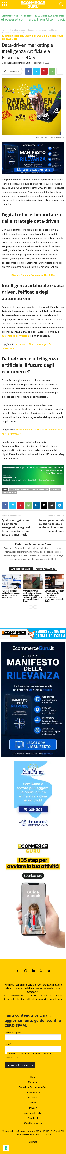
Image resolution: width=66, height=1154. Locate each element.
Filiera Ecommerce (17, 30)
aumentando (16, 335)
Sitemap (33, 1142)
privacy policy (11, 1057)
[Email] (44, 505)
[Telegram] (59, 505)
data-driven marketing (20, 489)
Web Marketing (9, 39)
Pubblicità (33, 1097)
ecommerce (55, 489)
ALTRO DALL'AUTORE (45, 569)
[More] (59, 71)
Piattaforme (26, 36)
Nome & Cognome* (14, 1032)
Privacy (33, 1108)
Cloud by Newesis (33, 1123)
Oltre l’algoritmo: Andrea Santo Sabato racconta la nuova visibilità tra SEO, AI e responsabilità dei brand (32, 595)
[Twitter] (36, 71)
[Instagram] (25, 971)
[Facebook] (28, 71)
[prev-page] (31, 607)
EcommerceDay (9, 492)
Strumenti (39, 36)
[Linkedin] (36, 505)
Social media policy (33, 1113)
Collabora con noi (33, 1092)
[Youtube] (48, 971)
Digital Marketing (40, 489)
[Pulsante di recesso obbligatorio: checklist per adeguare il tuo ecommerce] (11, 581)
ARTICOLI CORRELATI (21, 569)
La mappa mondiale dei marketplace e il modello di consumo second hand (51, 525)
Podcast (33, 1102)
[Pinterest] (44, 71)
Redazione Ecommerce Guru (17, 62)
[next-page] (35, 607)
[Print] (51, 505)
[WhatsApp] (52, 71)
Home (4, 30)
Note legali (33, 1118)
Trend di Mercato (54, 36)
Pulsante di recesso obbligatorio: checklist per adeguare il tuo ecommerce (11, 593)
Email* (8, 1044)
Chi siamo (33, 1082)
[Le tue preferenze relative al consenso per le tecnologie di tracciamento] (6, 1148)
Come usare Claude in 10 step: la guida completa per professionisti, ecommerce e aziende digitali (54, 595)
